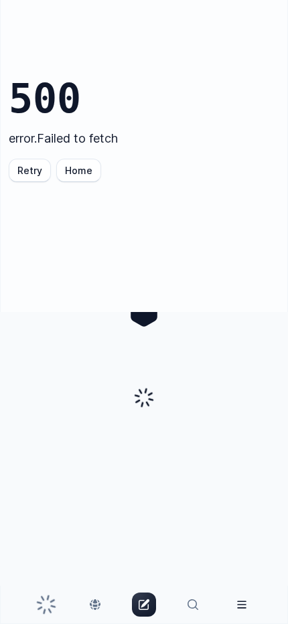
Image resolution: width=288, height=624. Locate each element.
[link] (46, 604)
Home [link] (78, 170)
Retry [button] (29, 170)
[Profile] (241, 604)
